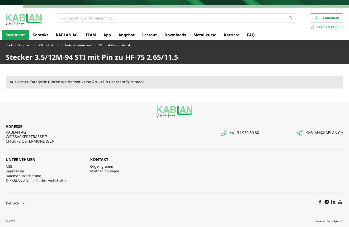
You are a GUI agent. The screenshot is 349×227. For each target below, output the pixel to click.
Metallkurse (204, 35)
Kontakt (40, 35)
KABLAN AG (67, 35)
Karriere (231, 35)
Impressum (15, 171)
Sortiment (15, 35)
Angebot (126, 35)
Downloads (175, 35)
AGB (9, 166)
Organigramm (101, 166)
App (107, 35)
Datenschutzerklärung (23, 176)
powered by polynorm (329, 221)
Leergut (149, 35)
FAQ (251, 35)
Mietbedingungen (104, 171)
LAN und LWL (46, 45)
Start (9, 45)
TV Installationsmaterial (76, 45)
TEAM (90, 35)
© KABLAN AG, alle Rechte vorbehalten (36, 180)
